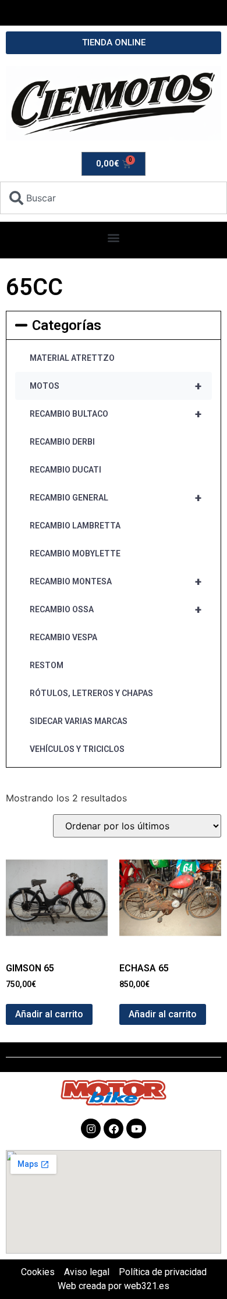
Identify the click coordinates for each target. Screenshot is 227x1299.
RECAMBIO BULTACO (115, 414)
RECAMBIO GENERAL (115, 498)
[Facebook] (113, 1128)
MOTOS (115, 386)
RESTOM (46, 665)
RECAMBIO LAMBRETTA (75, 525)
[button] (113, 237)
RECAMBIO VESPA (63, 637)
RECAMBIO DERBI (62, 441)
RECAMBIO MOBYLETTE (75, 553)
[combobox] (113, 198)
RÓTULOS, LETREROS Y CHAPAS (91, 693)
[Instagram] (91, 1128)
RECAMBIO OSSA (115, 609)
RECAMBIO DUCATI (65, 469)
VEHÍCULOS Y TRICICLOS (77, 749)
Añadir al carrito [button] (49, 1014)
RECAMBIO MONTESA (115, 581)
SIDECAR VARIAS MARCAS (78, 721)
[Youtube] (136, 1128)
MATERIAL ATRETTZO (72, 358)
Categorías (66, 325)
